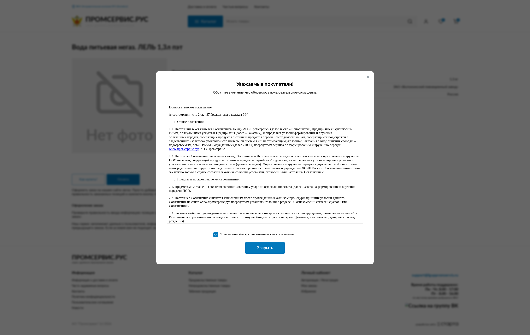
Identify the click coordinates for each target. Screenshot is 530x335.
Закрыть (265, 248)
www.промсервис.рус (184, 149)
